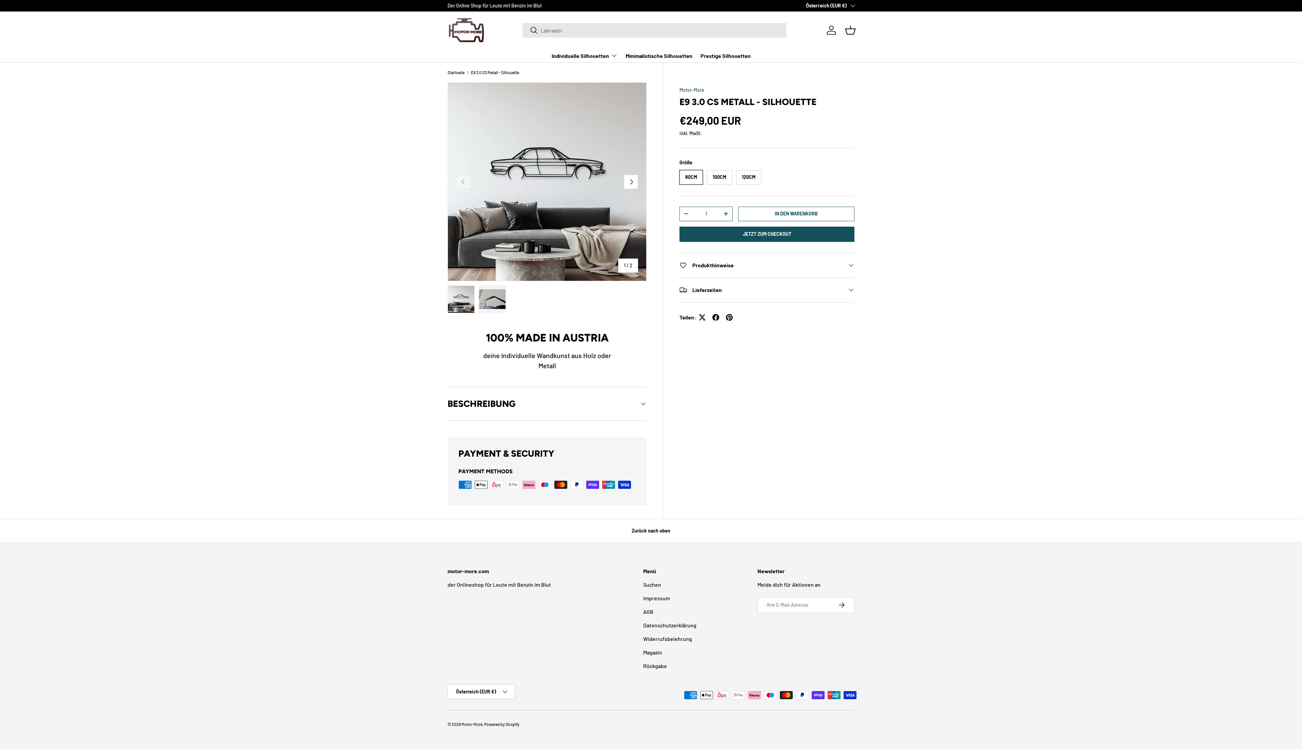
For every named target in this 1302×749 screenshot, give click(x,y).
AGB (648, 611)
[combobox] (654, 30)
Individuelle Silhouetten (580, 56)
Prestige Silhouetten (726, 56)
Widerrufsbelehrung (667, 639)
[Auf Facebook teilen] (716, 317)
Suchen (652, 584)
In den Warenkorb (796, 213)
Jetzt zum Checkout (767, 234)
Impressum (656, 598)
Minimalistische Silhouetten (659, 56)
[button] (850, 30)
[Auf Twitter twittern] (702, 317)
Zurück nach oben (651, 531)
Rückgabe (655, 666)
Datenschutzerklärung (669, 625)
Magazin (652, 652)
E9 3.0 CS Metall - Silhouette (495, 72)
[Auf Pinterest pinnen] (729, 317)
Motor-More (691, 90)
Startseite (456, 72)
